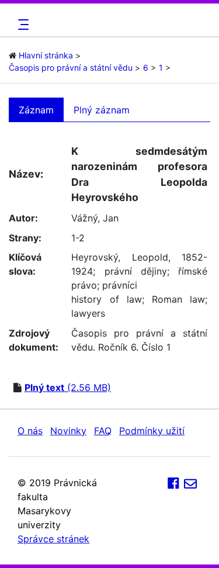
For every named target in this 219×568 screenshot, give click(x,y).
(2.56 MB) (68, 387)
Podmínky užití (152, 431)
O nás (30, 431)
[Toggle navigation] (21, 24)
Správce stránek (53, 539)
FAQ (103, 431)
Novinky (68, 431)
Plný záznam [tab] (102, 110)
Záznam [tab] (36, 110)
